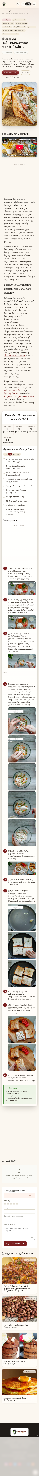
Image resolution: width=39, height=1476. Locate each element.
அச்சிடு (26, 72)
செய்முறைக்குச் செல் (10, 72)
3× (18, 454)
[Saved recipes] (18, 4)
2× (14, 454)
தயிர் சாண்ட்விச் (12, 390)
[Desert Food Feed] (4, 4)
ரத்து (31, 1195)
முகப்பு (4, 11)
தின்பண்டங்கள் (15, 11)
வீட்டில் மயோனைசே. (15, 355)
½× (6, 454)
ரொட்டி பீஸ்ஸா (12, 393)
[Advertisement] (19, 181)
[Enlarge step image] (22, 588)
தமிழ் (28, 4)
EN (23, 4)
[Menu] (34, 4)
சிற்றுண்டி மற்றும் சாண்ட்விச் (19, 396)
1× (10, 454)
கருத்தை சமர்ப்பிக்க (15, 1243)
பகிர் (17, 78)
